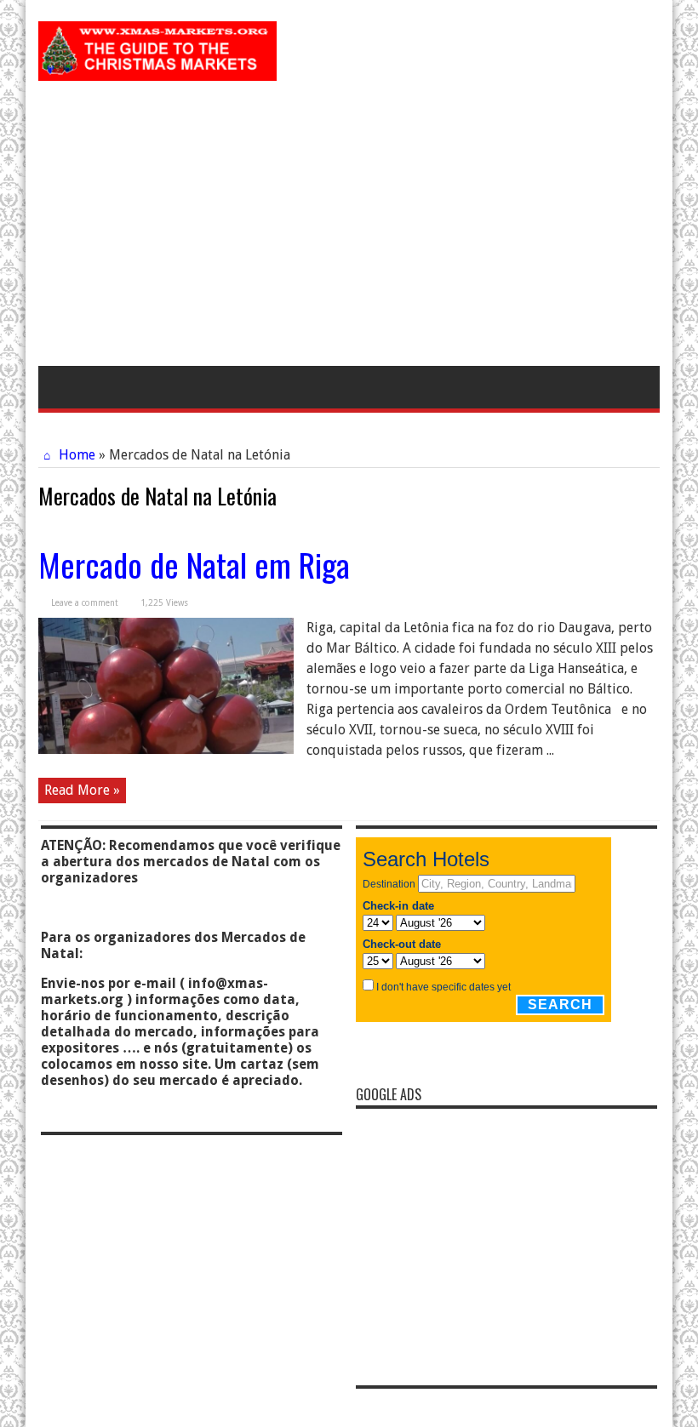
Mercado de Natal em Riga (194, 564)
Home (75, 455)
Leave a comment (84, 603)
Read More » (82, 790)
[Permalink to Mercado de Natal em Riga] (166, 749)
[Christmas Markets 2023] (157, 68)
